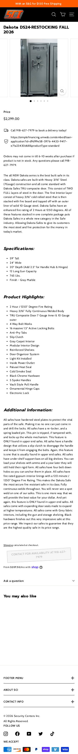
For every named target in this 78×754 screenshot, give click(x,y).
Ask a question (14, 581)
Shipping (8, 545)
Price (7, 112)
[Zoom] (62, 91)
